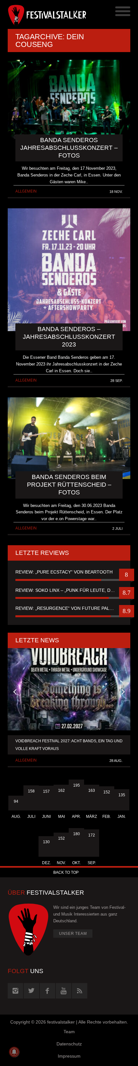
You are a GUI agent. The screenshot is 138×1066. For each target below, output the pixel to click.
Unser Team (73, 933)
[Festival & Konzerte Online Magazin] (38, 14)
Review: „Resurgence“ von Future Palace (66, 608)
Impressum (69, 1056)
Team (69, 1031)
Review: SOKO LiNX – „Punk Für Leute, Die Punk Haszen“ (69, 590)
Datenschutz (69, 1043)
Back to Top (66, 872)
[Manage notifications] (14, 1052)
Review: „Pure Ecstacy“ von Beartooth (64, 571)
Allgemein (26, 191)
